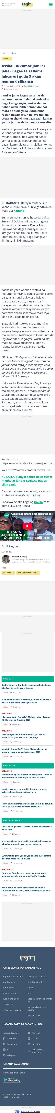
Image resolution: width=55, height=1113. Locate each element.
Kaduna (19, 211)
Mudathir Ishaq (33, 86)
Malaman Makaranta (28, 573)
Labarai (13, 52)
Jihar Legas (8, 573)
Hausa (38, 502)
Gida (4, 52)
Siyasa (5, 724)
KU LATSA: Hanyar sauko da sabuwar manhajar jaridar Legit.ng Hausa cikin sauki (27, 480)
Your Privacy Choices (30, 1111)
